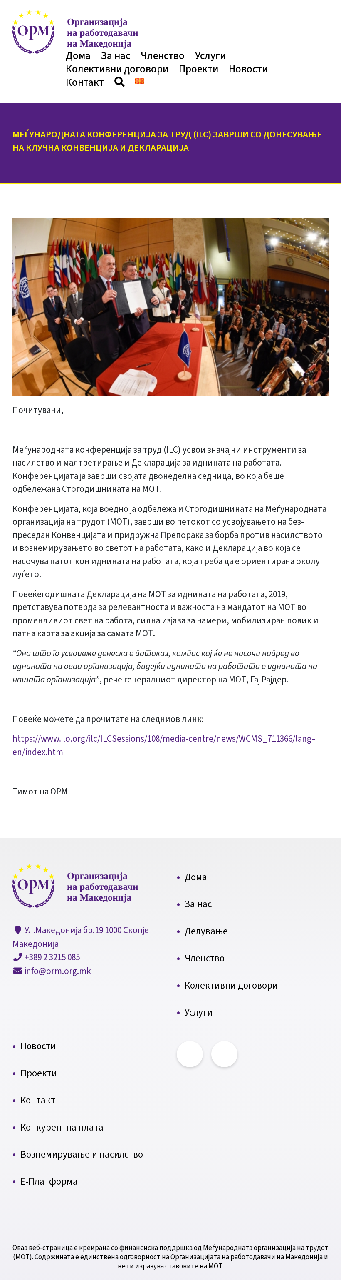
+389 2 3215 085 (51, 957)
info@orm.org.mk (57, 971)
